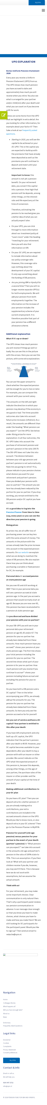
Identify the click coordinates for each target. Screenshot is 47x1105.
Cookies (6, 1043)
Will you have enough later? (13, 1010)
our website (23, 552)
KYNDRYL (32, 1097)
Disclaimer (6, 1040)
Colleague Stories (9, 1003)
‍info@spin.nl (7, 1086)
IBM (23, 1097)
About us (6, 1013)
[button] (34, 10)
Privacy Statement (9, 1050)
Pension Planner (14, 512)
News (5, 1017)
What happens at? (9, 1006)
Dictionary (6, 1023)
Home (5, 999)
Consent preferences (10, 1053)
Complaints (7, 1046)
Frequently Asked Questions (12, 1026)
